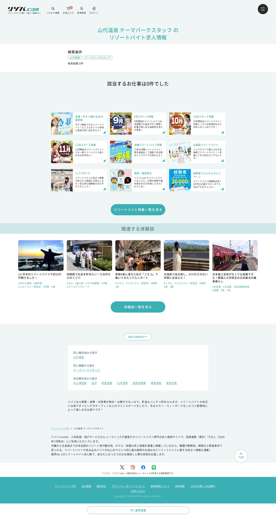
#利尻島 (177, 286)
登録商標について (160, 486)
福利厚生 (101, 486)
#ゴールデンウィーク (39, 286)
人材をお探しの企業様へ (203, 486)
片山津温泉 (80, 383)
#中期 (65, 283)
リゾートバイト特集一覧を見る (138, 209)
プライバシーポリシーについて (128, 486)
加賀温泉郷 (139, 383)
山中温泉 (122, 383)
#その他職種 (53, 283)
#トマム (129, 283)
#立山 (31, 283)
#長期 (164, 283)
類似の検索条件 (136, 336)
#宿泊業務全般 (202, 286)
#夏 (133, 286)
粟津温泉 (156, 383)
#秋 (190, 290)
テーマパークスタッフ (98, 57)
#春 (127, 286)
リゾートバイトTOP (60, 428)
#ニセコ (80, 283)
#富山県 (40, 283)
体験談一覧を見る (138, 307)
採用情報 (180, 486)
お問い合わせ (138, 491)
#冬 (78, 286)
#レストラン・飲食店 (98, 283)
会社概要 (86, 486)
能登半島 (171, 383)
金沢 (94, 383)
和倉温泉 (107, 383)
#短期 (115, 283)
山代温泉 (75, 57)
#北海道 (188, 286)
